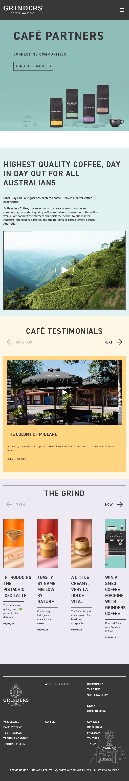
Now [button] (109, 505)
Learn (91, 705)
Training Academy (15, 738)
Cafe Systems (12, 727)
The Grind (93, 689)
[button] (59, 145)
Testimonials (12, 732)
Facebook (93, 732)
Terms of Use (19, 770)
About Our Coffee (57, 684)
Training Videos (14, 744)
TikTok (91, 744)
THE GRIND (64, 494)
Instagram (94, 727)
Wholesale (11, 722)
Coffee (50, 722)
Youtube (93, 738)
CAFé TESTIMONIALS (64, 331)
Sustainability (97, 695)
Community (95, 684)
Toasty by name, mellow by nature (46, 589)
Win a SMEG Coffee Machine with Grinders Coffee (115, 595)
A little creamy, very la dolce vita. (80, 589)
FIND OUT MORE (31, 66)
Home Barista (96, 711)
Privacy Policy (41, 770)
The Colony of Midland (32, 434)
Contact (93, 722)
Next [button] (108, 342)
